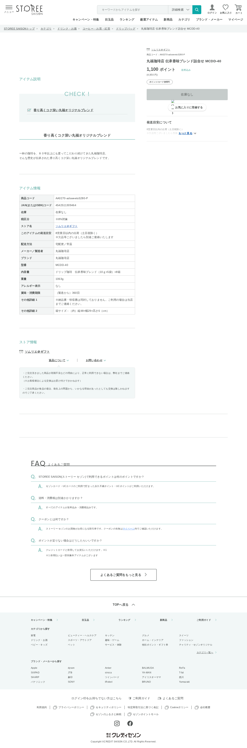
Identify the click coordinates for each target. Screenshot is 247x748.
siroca (108, 672)
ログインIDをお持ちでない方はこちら (96, 698)
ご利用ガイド (204, 620)
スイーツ (184, 635)
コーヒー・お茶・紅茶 (96, 28)
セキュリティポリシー (108, 707)
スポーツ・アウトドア (80, 640)
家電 (33, 635)
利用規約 (42, 707)
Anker (108, 668)
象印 (70, 677)
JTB (70, 672)
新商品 (168, 19)
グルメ (145, 635)
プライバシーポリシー (71, 707)
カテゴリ (46, 28)
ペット (71, 644)
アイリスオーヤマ (151, 677)
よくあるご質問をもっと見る (120, 574)
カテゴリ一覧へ (205, 652)
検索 (196, 9)
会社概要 (205, 707)
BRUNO (146, 682)
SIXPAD (35, 672)
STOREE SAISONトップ (19, 28)
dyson (71, 668)
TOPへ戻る (121, 604)
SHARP (35, 677)
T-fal (181, 672)
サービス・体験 (113, 644)
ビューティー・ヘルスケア (82, 635)
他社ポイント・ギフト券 (155, 644)
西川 (181, 677)
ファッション (186, 640)
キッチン (109, 635)
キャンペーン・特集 (86, 19)
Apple (34, 668)
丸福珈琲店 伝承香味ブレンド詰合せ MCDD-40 (170, 28)
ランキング (127, 19)
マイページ (235, 19)
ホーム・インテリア (152, 640)
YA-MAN (146, 672)
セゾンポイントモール (146, 714)
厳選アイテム (149, 19)
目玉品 (109, 19)
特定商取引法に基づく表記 (143, 707)
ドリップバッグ (125, 28)
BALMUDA (148, 668)
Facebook (130, 723)
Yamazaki (184, 682)
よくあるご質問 (173, 698)
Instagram (117, 723)
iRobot (108, 682)
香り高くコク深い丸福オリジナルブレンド (63, 110)
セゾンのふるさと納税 (108, 714)
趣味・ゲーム (112, 640)
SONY (71, 682)
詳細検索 (178, 9)
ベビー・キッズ (39, 644)
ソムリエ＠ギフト (67, 226)
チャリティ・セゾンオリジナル (195, 644)
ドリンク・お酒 (67, 28)
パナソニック (38, 682)
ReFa (182, 668)
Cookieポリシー (179, 707)
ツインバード (112, 677)
